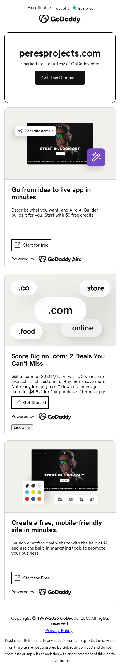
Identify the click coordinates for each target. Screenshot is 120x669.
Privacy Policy (59, 630)
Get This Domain (58, 78)
